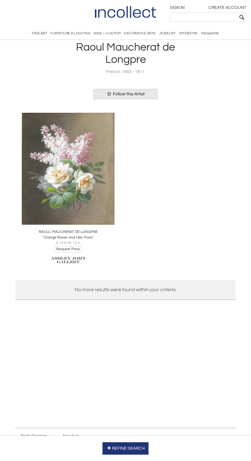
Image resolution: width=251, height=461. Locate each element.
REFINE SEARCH (128, 448)
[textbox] (203, 17)
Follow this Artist (128, 94)
